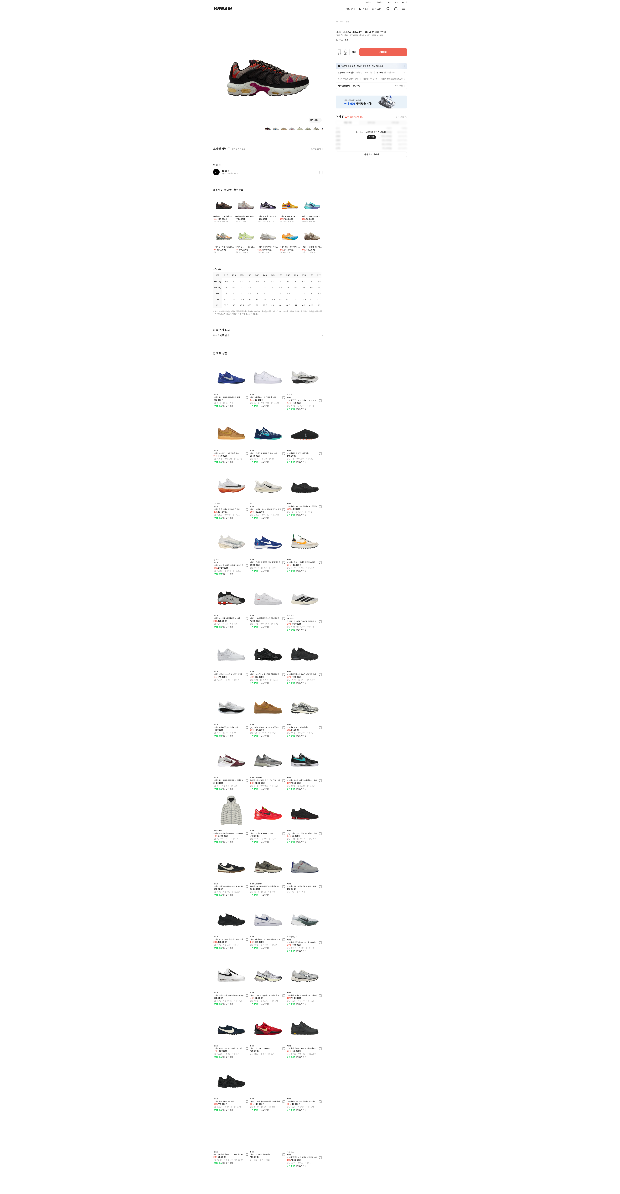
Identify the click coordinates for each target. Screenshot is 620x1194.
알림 (396, 2)
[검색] (388, 8)
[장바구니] (396, 8)
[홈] (222, 9)
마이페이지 (380, 2)
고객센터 (369, 2)
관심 (389, 2)
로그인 (404, 2)
